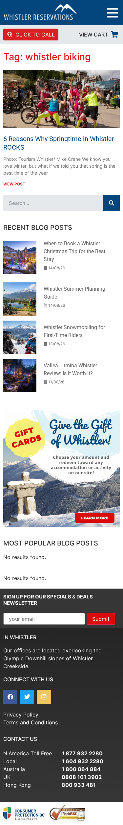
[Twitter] (27, 697)
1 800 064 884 (81, 769)
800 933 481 (79, 785)
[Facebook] (10, 697)
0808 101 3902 (82, 777)
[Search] (111, 203)
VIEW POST (14, 184)
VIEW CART (93, 34)
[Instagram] (44, 697)
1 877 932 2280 (82, 753)
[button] (112, 13)
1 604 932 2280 (82, 761)
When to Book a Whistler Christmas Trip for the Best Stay (74, 251)
